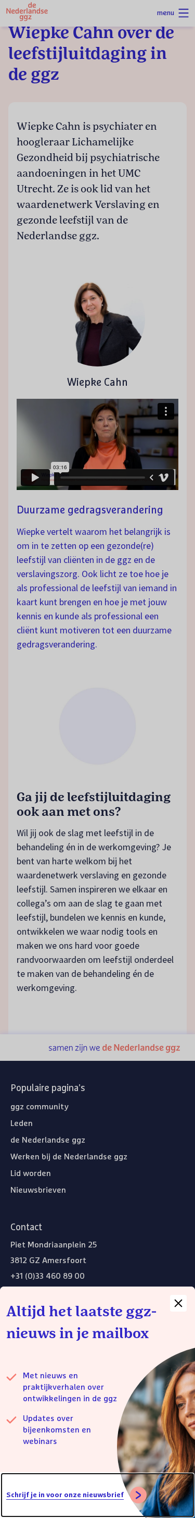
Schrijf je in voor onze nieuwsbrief (65, 1495)
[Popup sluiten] (178, 1303)
